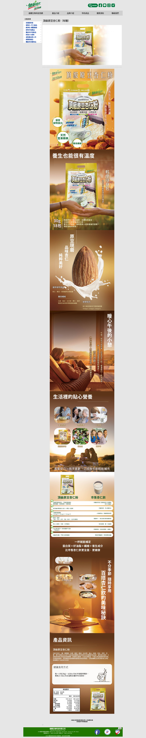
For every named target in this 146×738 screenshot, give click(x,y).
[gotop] (119, 729)
